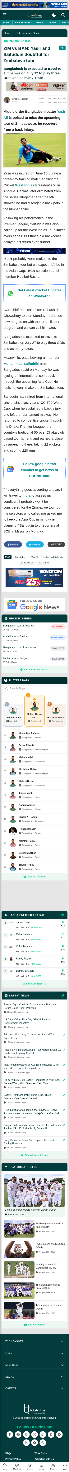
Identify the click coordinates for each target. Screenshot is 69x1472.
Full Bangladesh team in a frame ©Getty (49, 1225)
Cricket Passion (20, 99)
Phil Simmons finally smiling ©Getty (50, 1246)
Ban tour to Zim (27, 563)
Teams (52, 22)
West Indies (24, 185)
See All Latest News (36, 1155)
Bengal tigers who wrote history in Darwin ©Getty (30, 1210)
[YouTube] (18, 1434)
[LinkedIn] (26, 1442)
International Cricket (29, 33)
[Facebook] (10, 1434)
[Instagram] (26, 1434)
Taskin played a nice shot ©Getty (49, 1307)
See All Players (37, 876)
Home (6, 22)
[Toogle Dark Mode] (54, 15)
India (26, 495)
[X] (34, 1434)
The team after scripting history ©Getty (48, 1286)
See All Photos (36, 1324)
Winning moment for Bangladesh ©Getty (46, 1266)
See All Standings (32, 983)
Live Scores (22, 22)
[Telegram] (34, 1442)
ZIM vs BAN (44, 563)
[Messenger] (59, 1434)
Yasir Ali (34, 557)
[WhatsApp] (51, 1434)
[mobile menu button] (5, 15)
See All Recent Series (36, 669)
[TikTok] (42, 1434)
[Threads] (42, 1442)
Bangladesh (20, 557)
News (39, 22)
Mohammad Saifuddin (21, 364)
